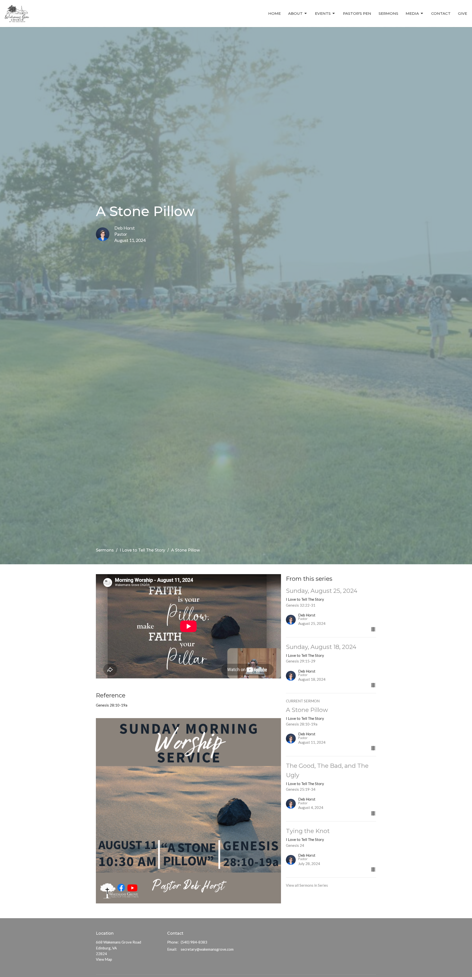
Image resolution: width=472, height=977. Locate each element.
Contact (441, 13)
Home (274, 13)
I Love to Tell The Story (142, 550)
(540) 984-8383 (194, 942)
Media (412, 13)
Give (462, 13)
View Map (104, 959)
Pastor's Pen (357, 13)
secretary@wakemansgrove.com (207, 949)
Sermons (388, 13)
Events (323, 13)
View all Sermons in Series (307, 885)
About (295, 13)
